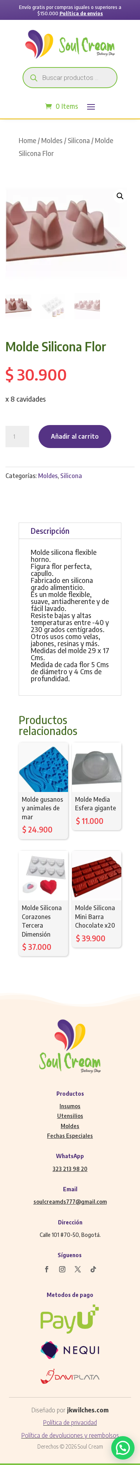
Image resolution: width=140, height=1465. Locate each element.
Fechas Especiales (70, 1135)
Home (27, 140)
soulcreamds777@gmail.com (70, 1201)
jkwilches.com (87, 1410)
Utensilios (70, 1115)
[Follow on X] (78, 1269)
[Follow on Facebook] (46, 1269)
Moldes (52, 140)
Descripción (50, 530)
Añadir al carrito (75, 436)
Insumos (70, 1106)
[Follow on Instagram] (62, 1269)
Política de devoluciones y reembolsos (70, 1435)
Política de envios (81, 13)
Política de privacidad (70, 1422)
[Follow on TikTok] (93, 1269)
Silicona (79, 140)
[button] (120, 196)
